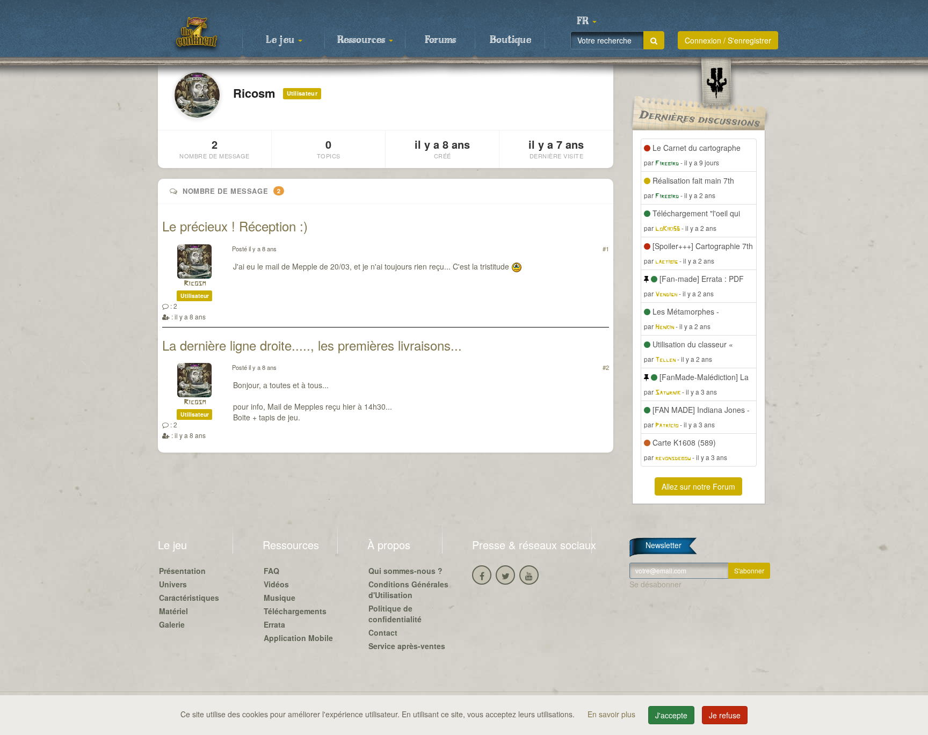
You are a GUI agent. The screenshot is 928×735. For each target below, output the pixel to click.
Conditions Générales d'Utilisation (408, 589)
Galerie (172, 624)
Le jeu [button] (281, 40)
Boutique (510, 40)
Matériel (173, 611)
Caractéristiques (189, 597)
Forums (440, 40)
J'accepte (671, 715)
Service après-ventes (406, 646)
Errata (274, 624)
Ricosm (195, 284)
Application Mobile (298, 637)
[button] (586, 21)
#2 (606, 367)
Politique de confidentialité (395, 613)
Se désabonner (655, 584)
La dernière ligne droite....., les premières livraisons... (312, 345)
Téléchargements (295, 611)
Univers (173, 584)
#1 (606, 248)
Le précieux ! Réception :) (235, 225)
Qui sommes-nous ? (405, 570)
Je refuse (725, 715)
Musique (279, 597)
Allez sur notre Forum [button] (698, 486)
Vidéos (276, 584)
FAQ (271, 570)
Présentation (182, 570)
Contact (382, 632)
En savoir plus (612, 714)
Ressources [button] (362, 40)
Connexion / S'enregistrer (728, 40)
